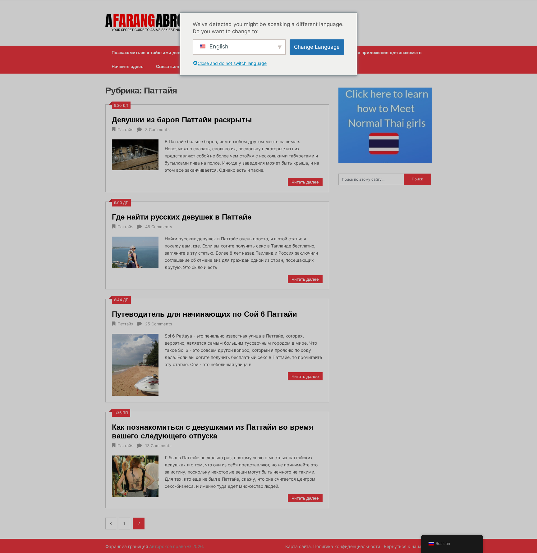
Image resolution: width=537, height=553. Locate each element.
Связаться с (169, 66)
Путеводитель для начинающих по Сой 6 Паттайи (204, 314)
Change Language (317, 47)
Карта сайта (298, 546)
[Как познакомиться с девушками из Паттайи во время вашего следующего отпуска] (135, 475)
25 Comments (158, 323)
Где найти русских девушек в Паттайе (181, 217)
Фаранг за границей (126, 546)
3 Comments (157, 129)
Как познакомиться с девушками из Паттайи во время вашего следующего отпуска (212, 431)
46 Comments (158, 226)
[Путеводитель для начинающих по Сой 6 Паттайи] (135, 364)
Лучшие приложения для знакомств (382, 52)
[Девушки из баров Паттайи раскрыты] (135, 154)
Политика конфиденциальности (347, 546)
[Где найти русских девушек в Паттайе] (135, 251)
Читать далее (305, 181)
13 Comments (158, 445)
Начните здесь (128, 66)
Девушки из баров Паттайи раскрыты (182, 120)
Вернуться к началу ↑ (408, 546)
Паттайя (125, 129)
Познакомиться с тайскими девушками (154, 52)
